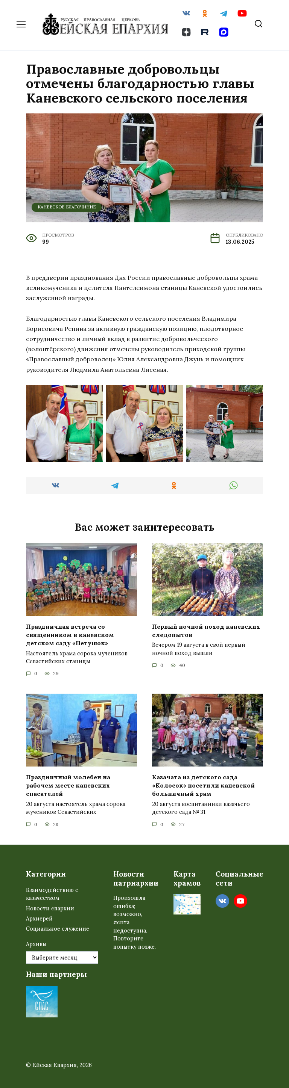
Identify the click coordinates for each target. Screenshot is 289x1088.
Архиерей (39, 918)
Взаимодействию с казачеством (52, 894)
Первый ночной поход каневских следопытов (206, 630)
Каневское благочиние (67, 207)
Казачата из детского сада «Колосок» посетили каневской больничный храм (203, 785)
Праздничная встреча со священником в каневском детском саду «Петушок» (70, 634)
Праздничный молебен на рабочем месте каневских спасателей (68, 785)
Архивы (36, 944)
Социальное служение (57, 928)
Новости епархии (50, 908)
